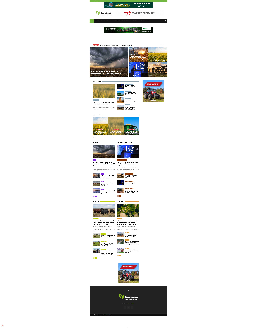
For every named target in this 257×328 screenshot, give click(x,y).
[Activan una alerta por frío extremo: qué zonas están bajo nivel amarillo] (96, 175)
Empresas (126, 21)
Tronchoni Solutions (108, 314)
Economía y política (116, 21)
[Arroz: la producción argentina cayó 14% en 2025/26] (120, 93)
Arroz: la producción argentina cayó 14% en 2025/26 (130, 93)
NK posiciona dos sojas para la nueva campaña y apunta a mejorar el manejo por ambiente (127, 222)
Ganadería (135, 21)
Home (91, 21)
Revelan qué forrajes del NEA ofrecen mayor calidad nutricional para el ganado (108, 237)
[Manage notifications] (2, 326)
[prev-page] (93, 137)
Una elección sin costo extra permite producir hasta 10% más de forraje (108, 244)
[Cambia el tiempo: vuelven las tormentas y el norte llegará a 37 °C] (109, 62)
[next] (163, 45)
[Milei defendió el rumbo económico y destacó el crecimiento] (120, 86)
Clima (106, 21)
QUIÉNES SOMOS (144, 21)
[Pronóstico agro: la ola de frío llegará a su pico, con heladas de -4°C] (96, 190)
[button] (165, 21)
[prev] (161, 45)
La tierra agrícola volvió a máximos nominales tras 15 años (131, 176)
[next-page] (96, 137)
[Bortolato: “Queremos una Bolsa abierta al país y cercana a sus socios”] (138, 69)
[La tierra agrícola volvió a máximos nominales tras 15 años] (157, 69)
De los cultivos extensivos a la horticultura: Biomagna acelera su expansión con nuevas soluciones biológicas (132, 243)
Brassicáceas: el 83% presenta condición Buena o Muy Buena (100, 132)
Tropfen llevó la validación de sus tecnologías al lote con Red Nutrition (132, 251)
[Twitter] (163, 1)
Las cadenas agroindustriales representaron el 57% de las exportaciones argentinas (132, 191)
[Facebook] (159, 1)
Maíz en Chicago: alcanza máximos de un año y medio (131, 100)
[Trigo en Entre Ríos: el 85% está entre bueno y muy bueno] (104, 91)
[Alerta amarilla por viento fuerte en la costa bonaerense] (96, 183)
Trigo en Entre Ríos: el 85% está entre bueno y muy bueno (103, 103)
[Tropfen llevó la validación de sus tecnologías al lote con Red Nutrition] (120, 250)
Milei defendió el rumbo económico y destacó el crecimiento (130, 87)
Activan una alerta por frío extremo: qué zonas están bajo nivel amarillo (107, 177)
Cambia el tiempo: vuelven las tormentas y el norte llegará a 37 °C (104, 163)
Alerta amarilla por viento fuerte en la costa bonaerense (107, 184)
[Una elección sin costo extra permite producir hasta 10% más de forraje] (96, 243)
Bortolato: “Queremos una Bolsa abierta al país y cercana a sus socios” (128, 163)
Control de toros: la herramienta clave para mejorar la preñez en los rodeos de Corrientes (130, 107)
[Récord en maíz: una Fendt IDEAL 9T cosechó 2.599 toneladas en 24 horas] (120, 234)
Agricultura (98, 21)
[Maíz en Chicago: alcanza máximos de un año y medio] (120, 100)
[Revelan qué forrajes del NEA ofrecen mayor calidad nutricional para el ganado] (96, 235)
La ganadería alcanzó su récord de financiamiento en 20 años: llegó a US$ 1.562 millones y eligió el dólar (107, 252)
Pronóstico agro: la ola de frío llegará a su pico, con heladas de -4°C (108, 192)
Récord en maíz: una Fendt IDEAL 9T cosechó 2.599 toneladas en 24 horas (131, 235)
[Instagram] (161, 1)
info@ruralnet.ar (131, 303)
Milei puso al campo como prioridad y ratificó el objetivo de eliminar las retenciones (118, 45)
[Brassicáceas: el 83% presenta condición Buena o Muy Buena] (157, 54)
